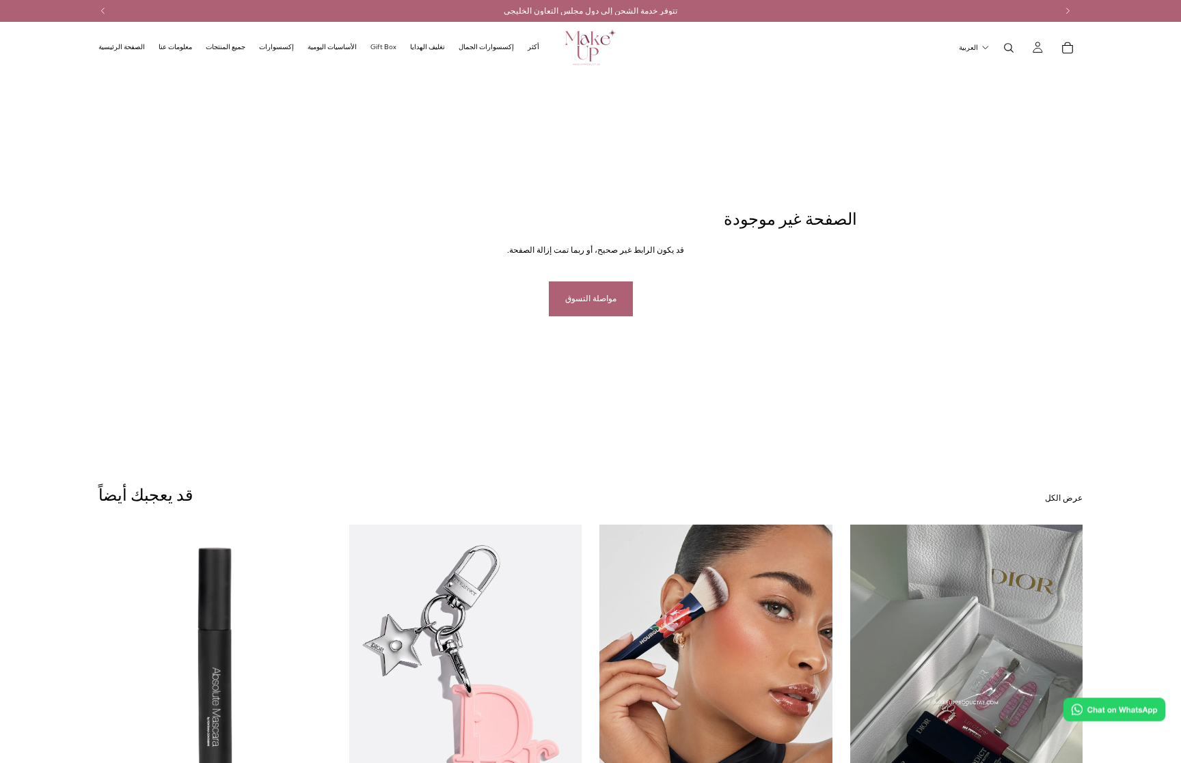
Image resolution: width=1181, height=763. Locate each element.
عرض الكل (1064, 498)
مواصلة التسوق (590, 298)
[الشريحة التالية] (561, 670)
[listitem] (533, 47)
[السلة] (1068, 48)
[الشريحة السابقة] (369, 670)
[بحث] (1009, 48)
